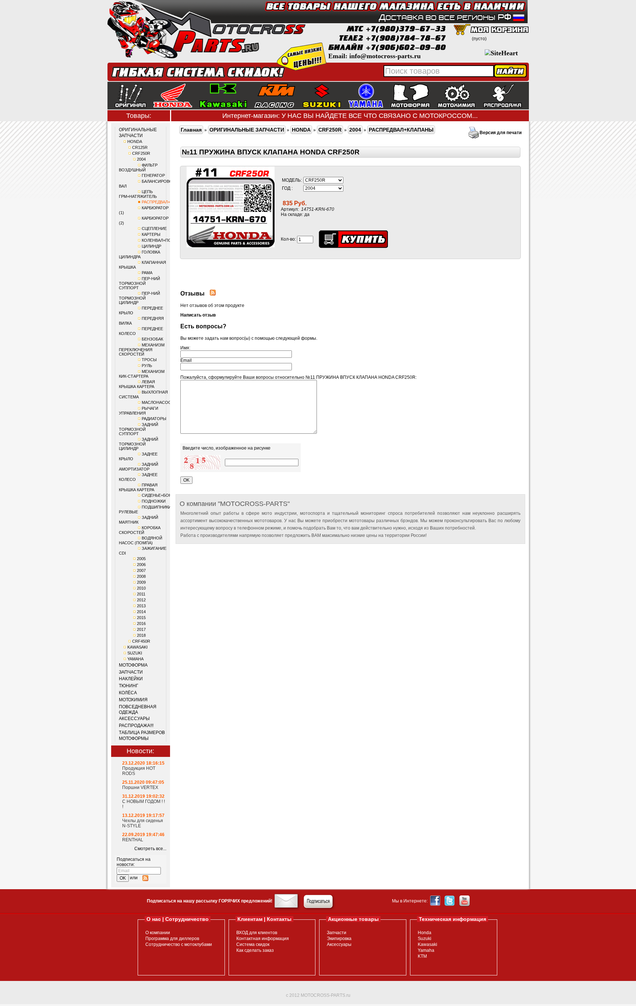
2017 (141, 629)
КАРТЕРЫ (151, 234)
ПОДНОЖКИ (154, 501)
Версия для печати (501, 132)
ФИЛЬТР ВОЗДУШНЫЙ (138, 167)
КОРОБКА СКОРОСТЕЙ (139, 530)
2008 (141, 576)
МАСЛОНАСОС (156, 402)
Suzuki (424, 938)
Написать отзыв (198, 315)
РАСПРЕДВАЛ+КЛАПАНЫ (166, 202)
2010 (141, 588)
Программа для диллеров (172, 938)
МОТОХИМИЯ (133, 699)
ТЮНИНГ (128, 685)
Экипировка (339, 938)
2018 (141, 635)
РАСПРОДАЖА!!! (136, 725)
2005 (141, 558)
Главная (191, 130)
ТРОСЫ (149, 359)
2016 (141, 623)
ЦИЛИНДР (151, 246)
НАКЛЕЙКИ (131, 678)
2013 (141, 606)
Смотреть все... (150, 848)
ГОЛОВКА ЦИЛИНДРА (139, 254)
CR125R (140, 147)
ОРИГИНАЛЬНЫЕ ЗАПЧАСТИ (138, 132)
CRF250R (141, 153)
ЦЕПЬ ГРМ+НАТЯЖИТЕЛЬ (138, 194)
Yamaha (426, 950)
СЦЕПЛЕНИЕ (154, 228)
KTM (422, 956)
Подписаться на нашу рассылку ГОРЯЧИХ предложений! (209, 901)
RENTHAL (132, 839)
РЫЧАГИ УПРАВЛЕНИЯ (138, 410)
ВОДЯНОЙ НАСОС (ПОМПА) (140, 540)
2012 (141, 600)
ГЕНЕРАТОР (153, 175)
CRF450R (141, 641)
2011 (141, 594)
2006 (141, 564)
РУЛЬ (147, 365)
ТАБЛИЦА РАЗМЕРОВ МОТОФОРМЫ (142, 735)
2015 (141, 617)
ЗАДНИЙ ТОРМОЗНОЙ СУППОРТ (138, 429)
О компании (157, 932)
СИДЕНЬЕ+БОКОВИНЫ (164, 495)
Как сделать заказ (255, 950)
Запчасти (336, 932)
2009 (141, 582)
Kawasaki (427, 944)
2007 (141, 570)
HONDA (134, 141)
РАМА (147, 272)
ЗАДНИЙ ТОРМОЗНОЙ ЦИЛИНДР (138, 444)
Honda (424, 932)
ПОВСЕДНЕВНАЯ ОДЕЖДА (137, 709)
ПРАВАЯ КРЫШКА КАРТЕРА (138, 487)
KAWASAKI (137, 647)
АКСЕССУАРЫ (134, 718)
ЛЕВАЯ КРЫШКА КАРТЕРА (137, 384)
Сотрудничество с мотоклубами (178, 944)
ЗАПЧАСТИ (131, 672)
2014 (141, 611)
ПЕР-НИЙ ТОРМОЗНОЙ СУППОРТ (139, 283)
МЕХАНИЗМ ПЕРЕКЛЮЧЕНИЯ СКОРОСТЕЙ (142, 349)
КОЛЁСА (128, 692)
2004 (141, 159)
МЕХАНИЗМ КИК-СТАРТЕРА (142, 373)
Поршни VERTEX (140, 787)
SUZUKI (134, 653)
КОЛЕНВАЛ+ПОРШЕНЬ (164, 240)
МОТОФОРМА (133, 665)
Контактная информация (262, 938)
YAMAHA (135, 659)
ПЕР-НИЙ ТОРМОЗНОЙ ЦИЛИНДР (139, 298)
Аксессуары (339, 944)
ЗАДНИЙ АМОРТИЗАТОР (138, 466)
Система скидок (252, 944)
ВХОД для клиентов (256, 932)
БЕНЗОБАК (152, 339)
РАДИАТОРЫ (154, 418)
